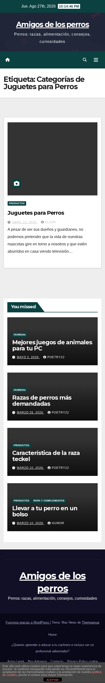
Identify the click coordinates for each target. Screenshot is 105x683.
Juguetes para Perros (36, 213)
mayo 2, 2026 (28, 357)
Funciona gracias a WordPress (28, 622)
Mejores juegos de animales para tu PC (52, 345)
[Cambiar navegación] (96, 60)
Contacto (57, 661)
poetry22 (56, 357)
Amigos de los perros (52, 24)
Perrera (20, 334)
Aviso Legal (15, 661)
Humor (58, 523)
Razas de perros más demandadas (41, 400)
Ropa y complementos (48, 500)
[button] (85, 60)
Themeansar (90, 622)
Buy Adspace (37, 661)
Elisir (50, 222)
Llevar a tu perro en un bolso (44, 511)
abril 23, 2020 (25, 222)
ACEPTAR (52, 679)
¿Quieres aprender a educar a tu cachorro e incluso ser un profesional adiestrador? (52, 648)
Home (52, 634)
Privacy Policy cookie (82, 661)
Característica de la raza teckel (46, 455)
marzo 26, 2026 (30, 412)
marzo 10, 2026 (30, 468)
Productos (17, 203)
